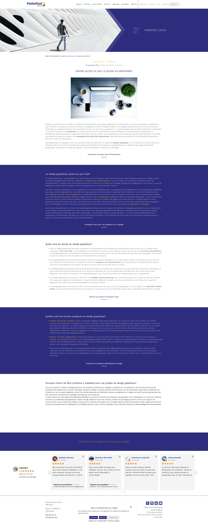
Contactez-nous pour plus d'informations (104, 154)
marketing (71, 131)
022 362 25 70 (51, 515)
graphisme (71, 178)
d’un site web (66, 251)
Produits (134, 4)
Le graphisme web (106, 197)
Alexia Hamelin (174, 458)
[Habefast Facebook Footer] (148, 503)
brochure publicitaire (151, 251)
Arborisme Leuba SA (140, 458)
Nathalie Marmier (66, 458)
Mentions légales (156, 510)
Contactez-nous (51, 517)
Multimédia (125, 4)
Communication (55, 56)
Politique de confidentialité (153, 507)
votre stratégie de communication (148, 404)
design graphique (120, 143)
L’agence (79, 4)
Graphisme (115, 4)
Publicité (107, 4)
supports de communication (108, 262)
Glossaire (165, 4)
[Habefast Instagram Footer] (152, 503)
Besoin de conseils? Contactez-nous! (104, 297)
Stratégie (87, 4)
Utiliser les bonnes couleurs (62, 321)
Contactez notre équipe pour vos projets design (104, 441)
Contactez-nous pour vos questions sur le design (104, 224)
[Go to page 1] (122, 491)
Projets (151, 4)
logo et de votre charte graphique (65, 194)
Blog (158, 4)
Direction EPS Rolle (103, 458)
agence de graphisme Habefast (76, 397)
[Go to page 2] (124, 491)
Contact (173, 4)
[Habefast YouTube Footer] (160, 503)
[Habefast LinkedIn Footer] (156, 503)
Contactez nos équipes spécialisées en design (104, 363)
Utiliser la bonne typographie (63, 337)
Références (143, 4)
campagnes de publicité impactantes (92, 136)
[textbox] (104, 423)
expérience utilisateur (140, 204)
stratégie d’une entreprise (102, 277)
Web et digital (97, 4)
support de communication (98, 181)
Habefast (23, 468)
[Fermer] (131, 507)
